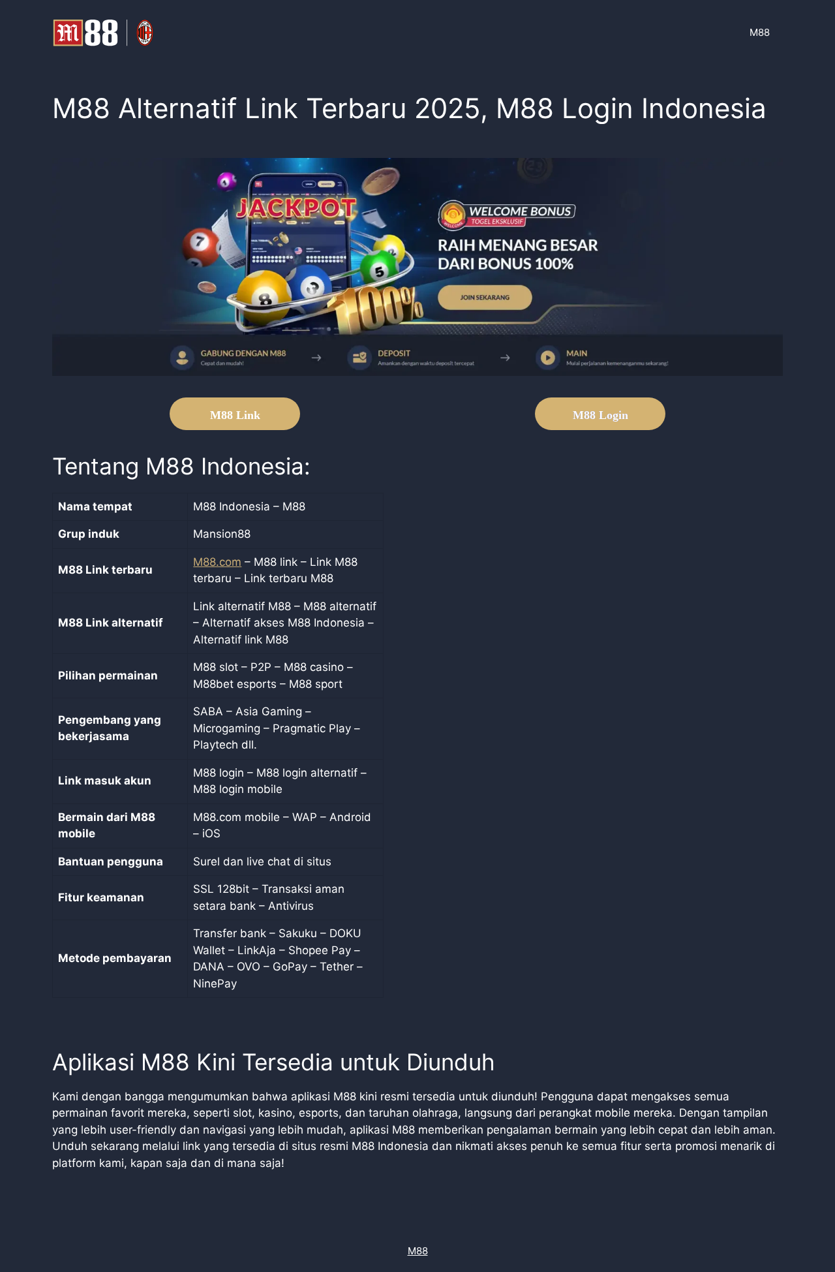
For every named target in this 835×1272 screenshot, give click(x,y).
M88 (760, 32)
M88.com (217, 561)
